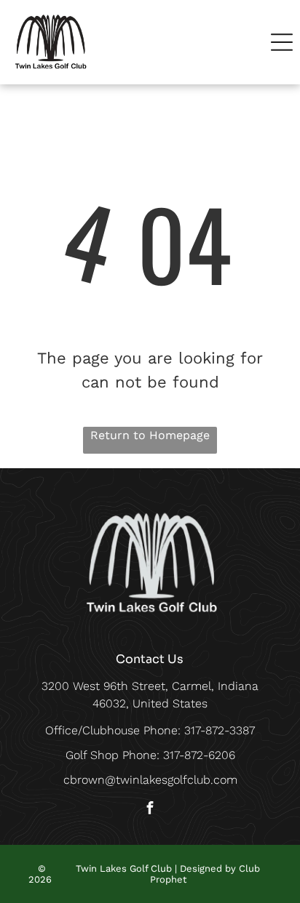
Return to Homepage (150, 435)
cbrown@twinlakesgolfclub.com (150, 780)
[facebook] (150, 810)
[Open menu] (282, 42)
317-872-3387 (219, 730)
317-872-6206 (199, 755)
